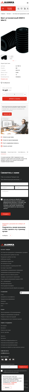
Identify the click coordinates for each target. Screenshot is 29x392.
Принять (7, 387)
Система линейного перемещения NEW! (11, 265)
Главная (3, 13)
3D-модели (4, 325)
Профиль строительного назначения (10, 277)
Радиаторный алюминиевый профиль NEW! (12, 279)
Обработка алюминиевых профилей (10, 314)
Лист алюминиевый (6, 281)
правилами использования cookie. (10, 383)
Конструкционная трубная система (10, 254)
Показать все (4, 79)
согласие (11, 199)
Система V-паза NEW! (6, 268)
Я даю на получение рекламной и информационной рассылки (15, 371)
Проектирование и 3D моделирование (10, 312)
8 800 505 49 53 (5, 351)
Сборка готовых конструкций (8, 316)
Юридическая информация (8, 299)
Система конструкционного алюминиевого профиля (14, 252)
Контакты (3, 338)
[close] (28, 292)
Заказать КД (6, 114)
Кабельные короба (5, 259)
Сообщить (5, 235)
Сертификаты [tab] (21, 152)
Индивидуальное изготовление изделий (11, 319)
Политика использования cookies (9, 342)
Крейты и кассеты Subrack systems (9, 274)
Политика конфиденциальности (9, 340)
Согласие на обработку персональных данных (12, 347)
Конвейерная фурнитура (7, 261)
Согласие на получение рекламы (9, 345)
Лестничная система (6, 263)
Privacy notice (25, 292)
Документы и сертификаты (8, 297)
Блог (2, 305)
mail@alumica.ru (5, 353)
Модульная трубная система (8, 257)
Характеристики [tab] (12, 152)
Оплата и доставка (6, 330)
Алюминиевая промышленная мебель (10, 272)
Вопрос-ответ (4, 303)
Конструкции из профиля (7, 285)
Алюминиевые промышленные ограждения (12, 270)
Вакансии (3, 301)
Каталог (9, 13)
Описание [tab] (3, 152)
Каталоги (3, 328)
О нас (2, 294)
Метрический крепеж (6, 283)
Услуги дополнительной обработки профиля (12, 288)
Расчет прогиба (5, 332)
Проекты (3, 336)
